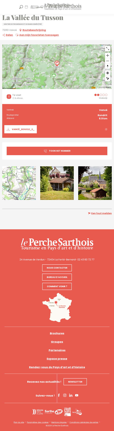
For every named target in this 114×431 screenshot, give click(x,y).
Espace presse (57, 359)
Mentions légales (59, 422)
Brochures (57, 333)
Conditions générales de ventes (83, 422)
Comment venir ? (57, 286)
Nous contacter (57, 267)
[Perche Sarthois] (57, 244)
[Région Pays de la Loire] (37, 412)
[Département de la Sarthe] (54, 412)
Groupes (57, 342)
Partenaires (57, 350)
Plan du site (19, 422)
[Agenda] (26, 8)
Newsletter (75, 381)
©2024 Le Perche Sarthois (57, 426)
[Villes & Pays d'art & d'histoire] (67, 412)
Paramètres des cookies (38, 422)
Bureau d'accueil (57, 277)
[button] (17, 35)
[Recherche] (21, 8)
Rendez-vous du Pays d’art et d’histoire (57, 367)
